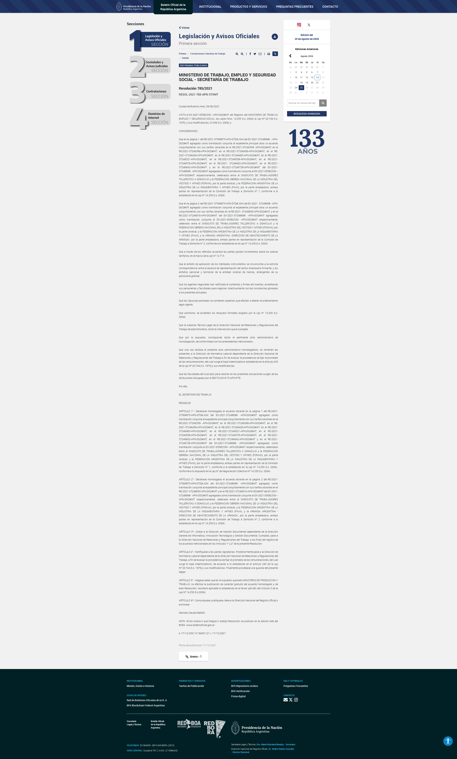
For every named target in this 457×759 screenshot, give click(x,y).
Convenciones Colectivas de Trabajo (207, 53)
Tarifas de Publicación (191, 686)
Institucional (210, 6)
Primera (182, 53)
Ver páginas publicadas (193, 65)
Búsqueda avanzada (307, 113)
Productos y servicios (248, 6)
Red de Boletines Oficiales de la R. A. (147, 700)
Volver (185, 28)
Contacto (330, 6)
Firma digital (238, 696)
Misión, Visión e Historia (140, 686)
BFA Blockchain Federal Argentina (146, 705)
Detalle (185, 57)
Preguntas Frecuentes (294, 6)
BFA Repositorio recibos (244, 686)
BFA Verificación (240, 691)
